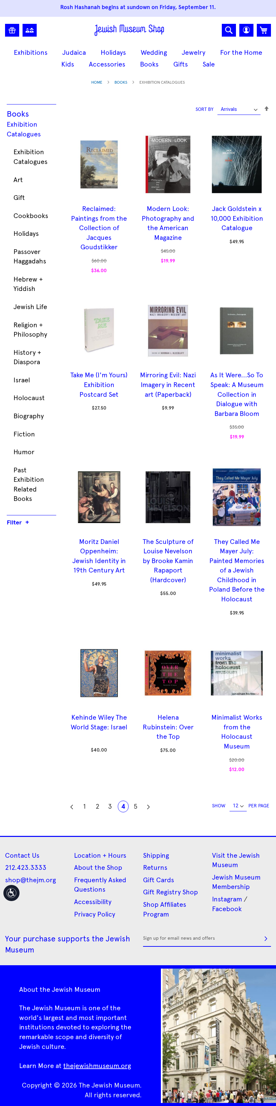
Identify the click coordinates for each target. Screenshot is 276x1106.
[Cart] (264, 30)
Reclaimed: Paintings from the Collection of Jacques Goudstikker (99, 227)
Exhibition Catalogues (24, 128)
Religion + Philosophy (30, 329)
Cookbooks (30, 215)
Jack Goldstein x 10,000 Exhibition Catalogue (237, 218)
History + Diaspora (27, 357)
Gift (19, 197)
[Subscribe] (266, 938)
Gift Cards (158, 879)
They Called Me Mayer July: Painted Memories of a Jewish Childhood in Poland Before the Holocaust (237, 570)
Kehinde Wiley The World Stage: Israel (99, 721)
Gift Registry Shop (170, 891)
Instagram (227, 898)
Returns (155, 867)
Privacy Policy (94, 914)
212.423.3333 (25, 867)
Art (18, 179)
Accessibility (92, 901)
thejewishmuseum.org (97, 1065)
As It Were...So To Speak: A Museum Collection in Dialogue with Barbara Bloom (237, 394)
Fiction (24, 433)
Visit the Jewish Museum (236, 859)
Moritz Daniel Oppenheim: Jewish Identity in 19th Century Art (99, 556)
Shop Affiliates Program (164, 909)
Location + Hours (100, 855)
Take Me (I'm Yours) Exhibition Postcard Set (99, 384)
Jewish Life (30, 306)
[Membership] (30, 30)
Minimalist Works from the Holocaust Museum (236, 731)
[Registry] (12, 30)
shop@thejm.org (30, 879)
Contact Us (22, 855)
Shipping (156, 855)
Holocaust (29, 397)
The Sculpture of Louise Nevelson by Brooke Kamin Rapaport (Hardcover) (168, 560)
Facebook (227, 908)
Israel (21, 379)
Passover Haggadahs (29, 256)
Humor (23, 451)
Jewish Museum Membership (236, 881)
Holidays (26, 233)
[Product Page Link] (99, 198)
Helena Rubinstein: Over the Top (168, 726)
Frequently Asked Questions (100, 884)
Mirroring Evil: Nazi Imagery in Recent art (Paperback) (168, 384)
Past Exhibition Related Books (28, 484)
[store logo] (129, 30)
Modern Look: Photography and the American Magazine (168, 223)
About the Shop (98, 867)
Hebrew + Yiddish (28, 283)
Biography (28, 415)
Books (120, 82)
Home (96, 82)
